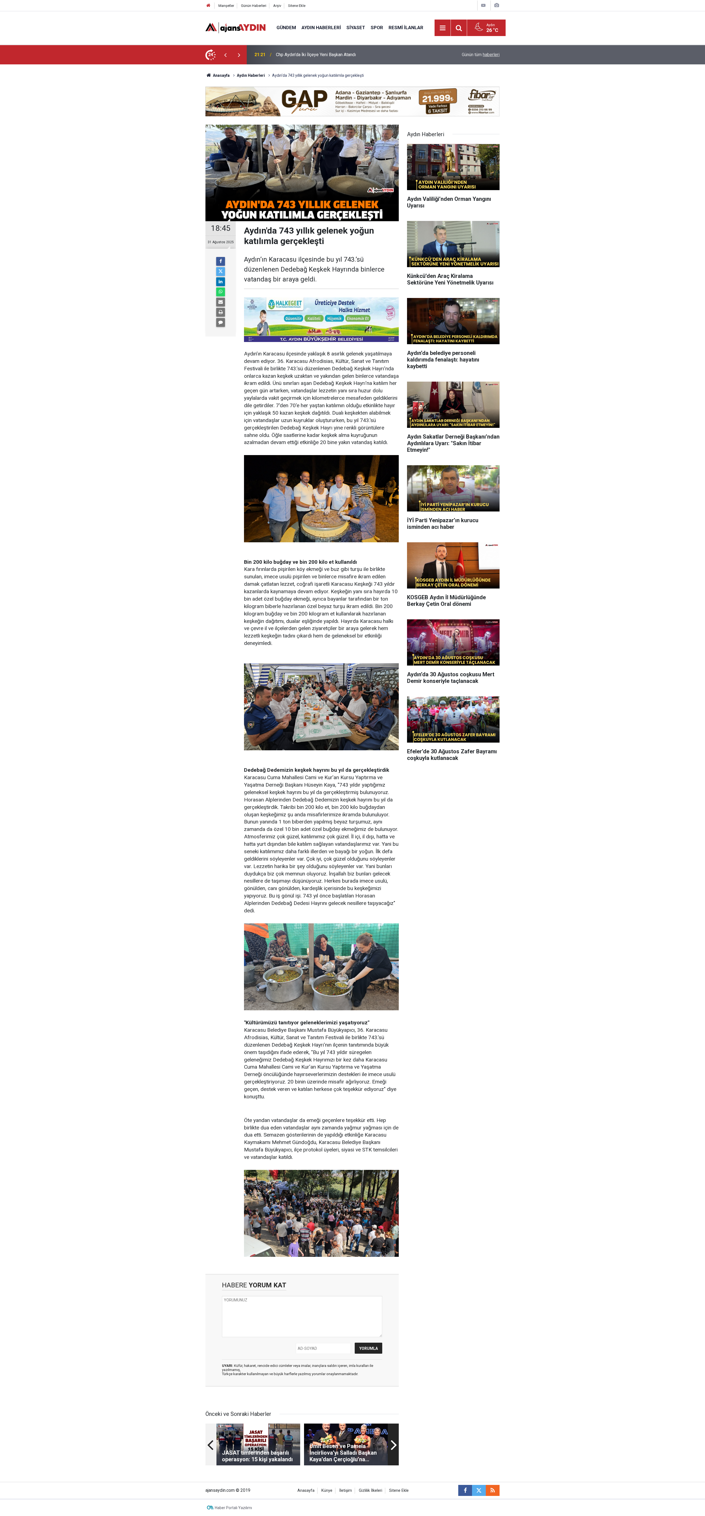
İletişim (345, 1490)
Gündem (286, 27)
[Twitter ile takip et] (479, 1490)
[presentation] (225, 54)
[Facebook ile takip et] (465, 1490)
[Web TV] (483, 5)
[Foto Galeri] (497, 5)
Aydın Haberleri (321, 27)
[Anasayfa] (208, 6)
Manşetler (226, 6)
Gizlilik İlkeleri (370, 1490)
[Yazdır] (220, 312)
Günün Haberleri (253, 6)
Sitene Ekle (296, 6)
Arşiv (277, 6)
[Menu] (443, 28)
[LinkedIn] (220, 281)
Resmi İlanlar (406, 27)
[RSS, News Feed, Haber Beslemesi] (493, 1490)
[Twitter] (220, 271)
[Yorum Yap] (220, 322)
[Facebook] (220, 261)
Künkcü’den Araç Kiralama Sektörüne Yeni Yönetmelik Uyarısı (333, 54)
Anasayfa (221, 75)
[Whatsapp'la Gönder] (220, 292)
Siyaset (355, 27)
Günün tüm (481, 54)
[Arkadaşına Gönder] (220, 302)
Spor (377, 27)
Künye (326, 1490)
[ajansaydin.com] (235, 27)
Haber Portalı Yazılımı (233, 1508)
